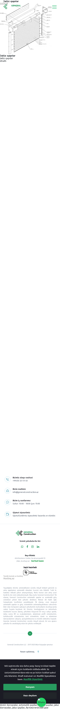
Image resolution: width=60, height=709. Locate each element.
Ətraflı (3, 61)
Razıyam (30, 687)
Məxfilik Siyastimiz (33, 679)
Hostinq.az (8, 578)
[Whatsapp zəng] (22, 546)
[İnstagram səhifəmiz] (32, 546)
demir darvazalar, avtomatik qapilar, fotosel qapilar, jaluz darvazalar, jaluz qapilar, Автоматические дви (29, 706)
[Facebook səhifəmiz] (27, 546)
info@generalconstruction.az (26, 492)
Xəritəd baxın (37, 561)
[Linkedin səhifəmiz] (38, 546)
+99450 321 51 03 (20, 481)
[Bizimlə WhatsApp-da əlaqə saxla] (41, 702)
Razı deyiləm (30, 695)
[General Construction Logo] (20, 7)
